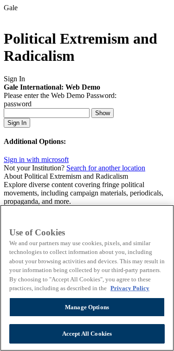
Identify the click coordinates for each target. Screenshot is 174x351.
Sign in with (36, 159)
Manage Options (87, 307)
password (18, 104)
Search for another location (105, 168)
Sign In (16, 122)
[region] (87, 278)
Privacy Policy (129, 288)
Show (102, 113)
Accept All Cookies (87, 333)
